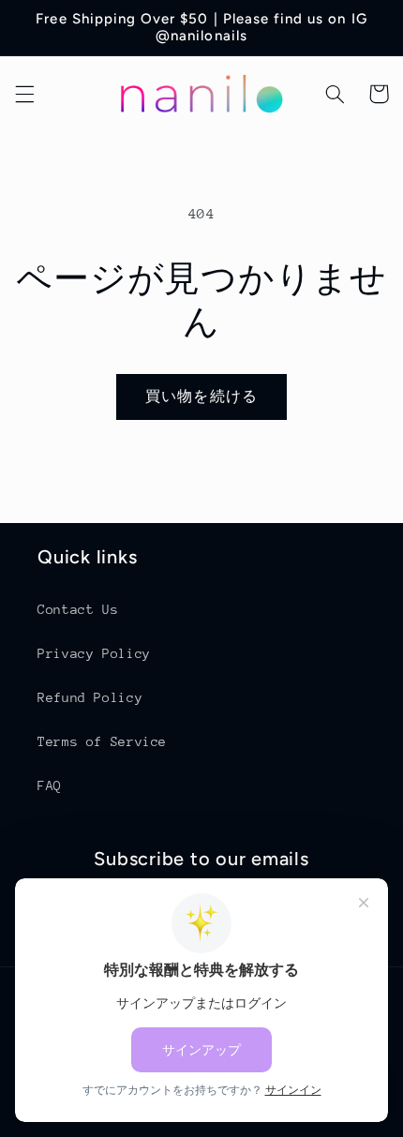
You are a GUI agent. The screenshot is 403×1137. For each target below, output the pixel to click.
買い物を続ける (201, 396)
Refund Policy (89, 697)
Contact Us (77, 609)
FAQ (49, 785)
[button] (24, 93)
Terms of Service (102, 741)
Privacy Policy (94, 653)
